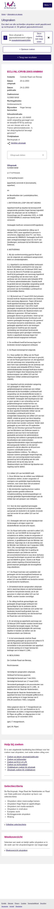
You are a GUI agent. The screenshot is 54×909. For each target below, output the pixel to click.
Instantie (11, 77)
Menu (46, 5)
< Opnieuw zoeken (27, 49)
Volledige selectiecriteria (16, 824)
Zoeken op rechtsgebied (17, 764)
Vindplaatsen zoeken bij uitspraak (21, 767)
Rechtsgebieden (14, 101)
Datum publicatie (11, 88)
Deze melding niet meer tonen (39, 37)
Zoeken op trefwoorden (16, 759)
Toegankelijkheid (33, 903)
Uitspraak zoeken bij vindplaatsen (21, 770)
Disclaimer (19, 906)
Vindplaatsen (13, 136)
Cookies (23, 903)
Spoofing (43, 903)
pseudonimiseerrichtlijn (21, 40)
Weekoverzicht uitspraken (17, 850)
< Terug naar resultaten (27, 57)
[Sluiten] (49, 38)
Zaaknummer (13, 94)
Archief (12, 906)
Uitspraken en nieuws (14, 14)
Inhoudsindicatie (14, 114)
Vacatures (4, 906)
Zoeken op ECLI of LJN (17, 762)
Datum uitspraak (11, 82)
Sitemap (10, 903)
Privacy (17, 903)
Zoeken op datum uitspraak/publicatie (22, 757)
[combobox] (27, 155)
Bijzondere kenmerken (12, 108)
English (3, 903)
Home (3, 14)
